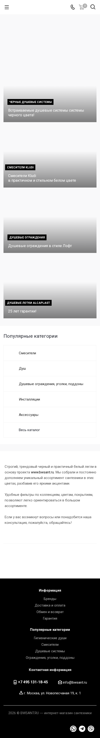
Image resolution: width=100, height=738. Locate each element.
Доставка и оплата (50, 605)
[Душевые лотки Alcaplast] (50, 288)
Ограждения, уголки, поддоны (50, 658)
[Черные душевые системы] (50, 91)
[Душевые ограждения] (50, 222)
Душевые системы (50, 651)
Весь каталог (29, 430)
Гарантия (50, 618)
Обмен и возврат (50, 612)
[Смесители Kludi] (50, 157)
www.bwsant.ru (42, 472)
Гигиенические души (50, 638)
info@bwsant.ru (75, 682)
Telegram (73, 729)
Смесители (50, 644)
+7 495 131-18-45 (33, 682)
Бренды (50, 599)
